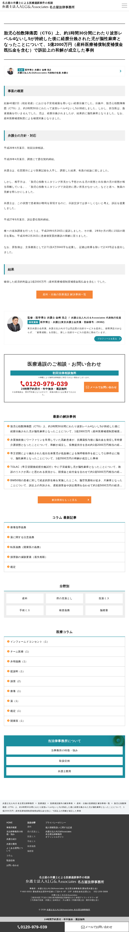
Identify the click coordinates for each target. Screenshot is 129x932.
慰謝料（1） (17, 671)
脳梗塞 (104, 610)
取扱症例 (64, 761)
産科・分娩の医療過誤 (64, 294)
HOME (9, 822)
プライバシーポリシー (55, 822)
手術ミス (25, 610)
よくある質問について (14, 849)
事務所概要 (11, 827)
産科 (25, 598)
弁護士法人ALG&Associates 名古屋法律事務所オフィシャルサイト (58, 834)
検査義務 (64, 610)
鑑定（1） (16, 711)
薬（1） (15, 701)
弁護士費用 (64, 771)
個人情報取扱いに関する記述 (58, 827)
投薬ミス (104, 598)
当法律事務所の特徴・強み (14, 832)
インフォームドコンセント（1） (29, 641)
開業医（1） (17, 720)
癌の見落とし (64, 598)
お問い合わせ (12, 865)
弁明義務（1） (19, 661)
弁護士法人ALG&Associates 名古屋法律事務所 (68, 910)
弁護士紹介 (11, 839)
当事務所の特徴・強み (64, 750)
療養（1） (16, 691)
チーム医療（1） (20, 651)
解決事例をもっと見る (64, 500)
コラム (9, 855)
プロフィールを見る (107, 339)
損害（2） (16, 681)
